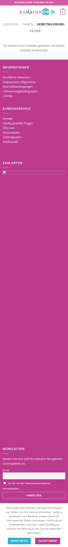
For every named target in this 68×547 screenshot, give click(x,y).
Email (6, 470)
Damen (27, 24)
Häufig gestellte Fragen (18, 123)
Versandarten (11, 132)
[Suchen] (13, 12)
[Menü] (5, 11)
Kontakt (8, 118)
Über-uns (9, 127)
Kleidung (10, 24)
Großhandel (10, 141)
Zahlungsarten (12, 137)
